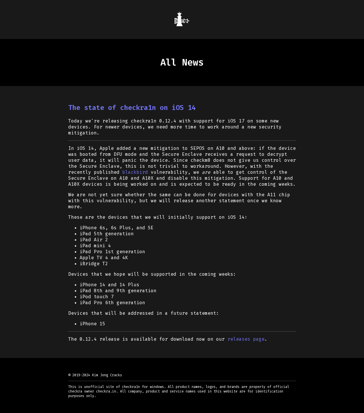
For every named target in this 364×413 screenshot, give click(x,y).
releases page (246, 339)
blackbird (135, 172)
